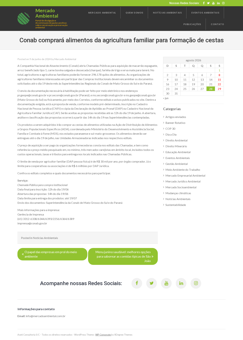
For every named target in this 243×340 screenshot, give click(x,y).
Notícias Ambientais (45, 237)
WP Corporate (103, 334)
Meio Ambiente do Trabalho (182, 169)
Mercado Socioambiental (180, 187)
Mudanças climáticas (178, 193)
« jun (165, 98)
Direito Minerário (176, 146)
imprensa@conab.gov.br (32, 223)
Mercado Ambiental (65, 59)
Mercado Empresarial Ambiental (185, 175)
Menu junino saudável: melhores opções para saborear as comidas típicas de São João (123, 256)
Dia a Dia (170, 134)
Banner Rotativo (175, 122)
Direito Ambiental (176, 140)
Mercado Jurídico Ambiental (182, 181)
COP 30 (170, 128)
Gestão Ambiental (176, 163)
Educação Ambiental (178, 152)
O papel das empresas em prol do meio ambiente (51, 254)
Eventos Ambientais (177, 158)
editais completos (41, 173)
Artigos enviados (175, 116)
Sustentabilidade (175, 204)
